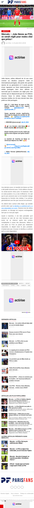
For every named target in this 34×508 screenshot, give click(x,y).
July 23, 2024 (25, 122)
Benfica (21, 283)
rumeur (23, 285)
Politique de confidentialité (26, 493)
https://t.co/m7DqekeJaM (22, 146)
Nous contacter (15, 493)
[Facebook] (12, 487)
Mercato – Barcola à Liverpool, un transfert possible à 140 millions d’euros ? (19, 458)
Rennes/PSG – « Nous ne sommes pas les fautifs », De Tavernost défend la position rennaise (20, 378)
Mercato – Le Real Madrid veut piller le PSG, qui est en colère (20, 407)
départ (28, 283)
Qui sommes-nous (17, 495)
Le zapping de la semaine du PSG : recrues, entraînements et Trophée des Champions (20, 352)
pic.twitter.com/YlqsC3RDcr (13, 148)
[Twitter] (15, 487)
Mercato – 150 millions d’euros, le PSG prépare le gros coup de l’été (20, 429)
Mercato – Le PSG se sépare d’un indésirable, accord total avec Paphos (21, 449)
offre (13, 285)
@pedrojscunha (9, 109)
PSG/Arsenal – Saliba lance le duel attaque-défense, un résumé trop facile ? (20, 415)
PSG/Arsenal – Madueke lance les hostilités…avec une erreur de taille (19, 422)
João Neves (5, 285)
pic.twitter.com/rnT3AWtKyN (13, 118)
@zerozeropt (11, 144)
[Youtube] (18, 487)
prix (18, 285)
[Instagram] (22, 487)
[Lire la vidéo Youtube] (17, 242)
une (29, 285)
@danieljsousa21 (19, 108)
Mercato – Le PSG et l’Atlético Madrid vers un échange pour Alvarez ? (20, 400)
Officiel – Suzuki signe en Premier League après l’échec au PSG (19, 464)
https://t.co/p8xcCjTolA (22, 116)
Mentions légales (5, 493)
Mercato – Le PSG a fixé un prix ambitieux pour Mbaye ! (19, 442)
